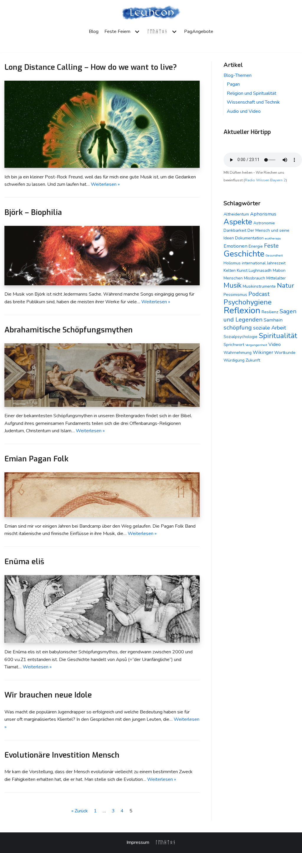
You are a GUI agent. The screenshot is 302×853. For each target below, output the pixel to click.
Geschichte (244, 253)
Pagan (233, 84)
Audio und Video (244, 111)
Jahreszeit (276, 263)
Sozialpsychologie (240, 336)
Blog (94, 31)
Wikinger (263, 352)
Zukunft (253, 360)
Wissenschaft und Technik (253, 102)
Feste (271, 246)
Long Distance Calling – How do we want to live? (90, 67)
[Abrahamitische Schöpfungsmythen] (102, 405)
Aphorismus (263, 214)
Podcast (259, 294)
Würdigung (234, 360)
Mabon (279, 270)
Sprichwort (234, 344)
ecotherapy (273, 238)
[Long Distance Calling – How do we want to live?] (102, 166)
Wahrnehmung (238, 352)
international (254, 263)
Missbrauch (254, 278)
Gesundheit (274, 255)
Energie (256, 246)
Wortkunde (285, 352)
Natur (285, 285)
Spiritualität (278, 336)
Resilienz (270, 312)
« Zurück (79, 811)
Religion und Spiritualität (251, 93)
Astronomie (264, 223)
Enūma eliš (24, 561)
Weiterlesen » (105, 184)
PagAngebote (198, 31)
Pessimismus (235, 294)
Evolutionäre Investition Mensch (61, 755)
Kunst (242, 270)
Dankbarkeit (235, 230)
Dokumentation (249, 238)
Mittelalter (276, 278)
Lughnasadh (260, 270)
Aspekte (238, 222)
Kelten (230, 270)
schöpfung (238, 328)
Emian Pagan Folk (36, 459)
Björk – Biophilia (33, 212)
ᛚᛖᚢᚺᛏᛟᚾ (165, 842)
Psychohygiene (248, 302)
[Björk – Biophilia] (102, 284)
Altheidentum (236, 214)
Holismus (232, 263)
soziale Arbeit (269, 328)
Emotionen (235, 246)
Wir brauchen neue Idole (48, 695)
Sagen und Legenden (260, 315)
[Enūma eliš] (102, 641)
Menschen (233, 278)
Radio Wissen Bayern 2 (265, 180)
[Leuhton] (151, 12)
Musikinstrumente (259, 286)
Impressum (138, 842)
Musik (233, 285)
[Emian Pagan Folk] (102, 515)
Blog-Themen (238, 75)
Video (274, 344)
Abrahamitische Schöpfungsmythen (68, 330)
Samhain (273, 320)
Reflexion (242, 310)
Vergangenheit (256, 345)
